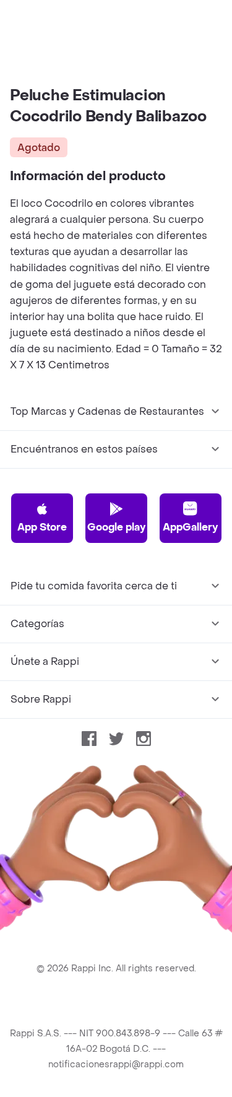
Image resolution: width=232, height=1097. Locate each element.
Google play (116, 527)
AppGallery (190, 527)
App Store (42, 527)
